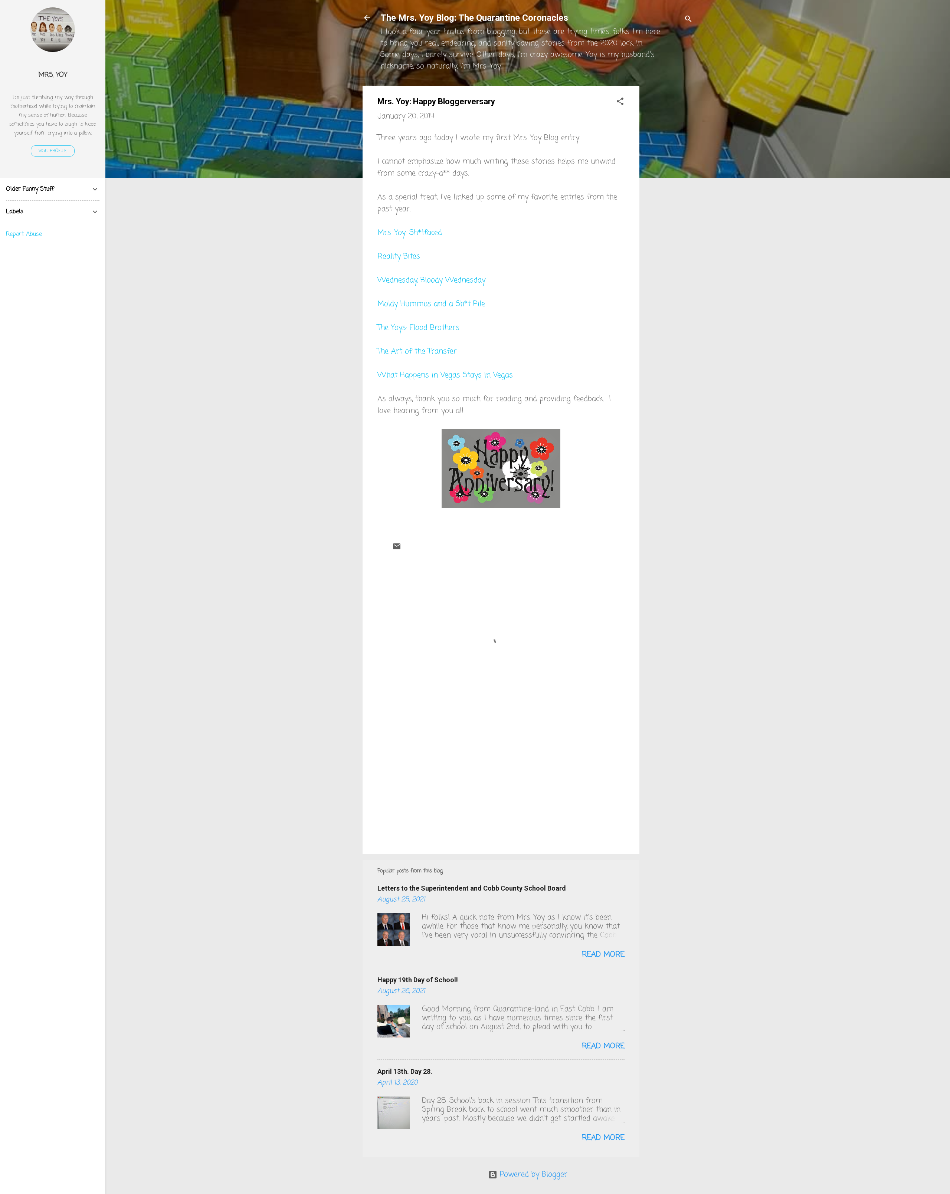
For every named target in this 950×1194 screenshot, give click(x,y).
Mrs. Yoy (53, 75)
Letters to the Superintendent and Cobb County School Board (471, 888)
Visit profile (53, 151)
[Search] (688, 20)
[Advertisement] (669, 197)
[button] (620, 102)
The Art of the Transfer (417, 351)
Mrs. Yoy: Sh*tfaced (409, 233)
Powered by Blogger (532, 1174)
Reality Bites (398, 256)
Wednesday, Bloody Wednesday (431, 280)
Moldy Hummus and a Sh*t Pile (431, 304)
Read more (603, 954)
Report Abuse (24, 234)
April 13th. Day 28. (404, 1071)
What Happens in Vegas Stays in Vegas (445, 375)
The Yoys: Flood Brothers (418, 327)
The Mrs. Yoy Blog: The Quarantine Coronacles (474, 18)
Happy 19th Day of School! (417, 980)
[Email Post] (396, 549)
